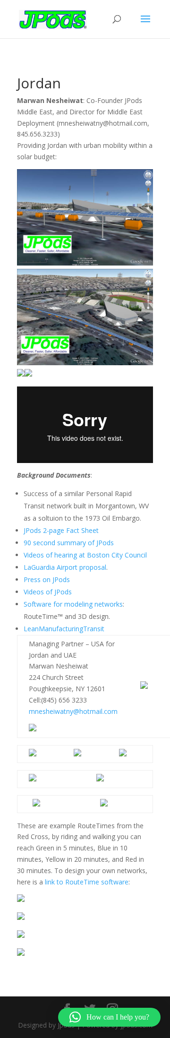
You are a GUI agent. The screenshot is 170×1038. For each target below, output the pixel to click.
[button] (109, 1017)
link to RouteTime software (86, 881)
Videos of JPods (48, 591)
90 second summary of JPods (69, 542)
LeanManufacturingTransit (64, 628)
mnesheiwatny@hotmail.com (73, 711)
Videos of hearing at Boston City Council (85, 554)
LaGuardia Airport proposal (65, 567)
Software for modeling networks (73, 604)
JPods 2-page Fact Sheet (61, 530)
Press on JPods (47, 579)
